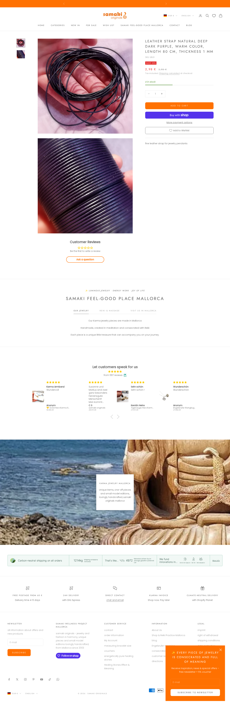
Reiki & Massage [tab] (110, 310)
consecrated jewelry (163, 650)
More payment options (179, 122)
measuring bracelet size (117, 645)
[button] (112, 417)
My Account (110, 640)
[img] (115, 371)
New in (75, 25)
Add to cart (179, 105)
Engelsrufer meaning (163, 645)
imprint (201, 630)
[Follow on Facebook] (9, 679)
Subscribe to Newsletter (195, 692)
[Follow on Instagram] (25, 679)
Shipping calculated (169, 73)
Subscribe (19, 652)
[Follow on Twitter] (17, 679)
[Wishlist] (214, 15)
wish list (108, 25)
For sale (91, 25)
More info (216, 560)
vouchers (109, 650)
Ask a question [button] (85, 259)
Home (41, 25)
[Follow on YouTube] (41, 679)
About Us (157, 630)
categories (58, 25)
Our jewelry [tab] (81, 310)
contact (175, 25)
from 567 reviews (113, 375)
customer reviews (162, 656)
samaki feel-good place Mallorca (142, 25)
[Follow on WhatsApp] (57, 679)
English (186, 15)
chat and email (115, 600)
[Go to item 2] (20, 54)
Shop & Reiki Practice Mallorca (168, 635)
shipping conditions (209, 640)
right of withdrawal (208, 635)
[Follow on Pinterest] (33, 679)
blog (189, 25)
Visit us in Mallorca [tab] (143, 310)
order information (114, 635)
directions (157, 661)
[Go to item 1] (20, 43)
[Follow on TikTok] (49, 679)
